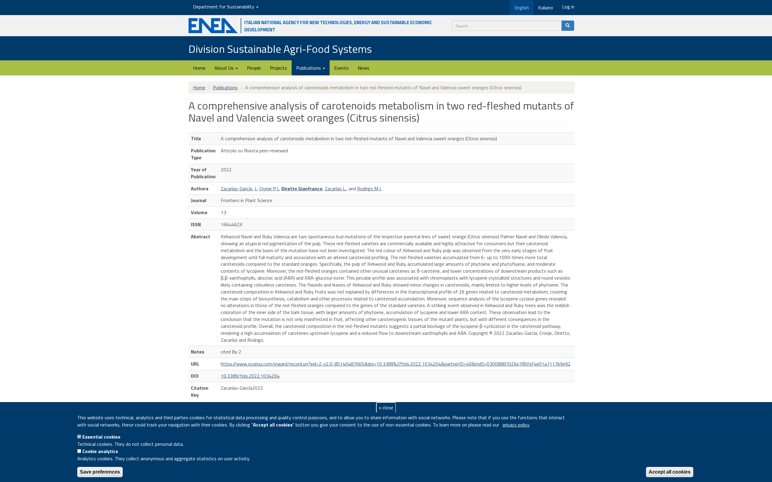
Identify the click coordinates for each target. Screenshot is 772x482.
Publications (309, 67)
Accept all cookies (670, 471)
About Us (224, 67)
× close (386, 407)
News (363, 67)
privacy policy (516, 424)
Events (341, 67)
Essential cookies (101, 436)
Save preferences (100, 471)
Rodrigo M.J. (369, 188)
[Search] (568, 26)
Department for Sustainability (224, 6)
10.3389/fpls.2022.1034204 (250, 375)
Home (199, 67)
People (254, 67)
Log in (568, 6)
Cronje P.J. (269, 188)
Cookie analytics (100, 451)
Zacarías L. (335, 188)
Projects (278, 67)
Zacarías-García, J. (239, 188)
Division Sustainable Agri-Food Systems (280, 48)
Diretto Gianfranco (301, 188)
